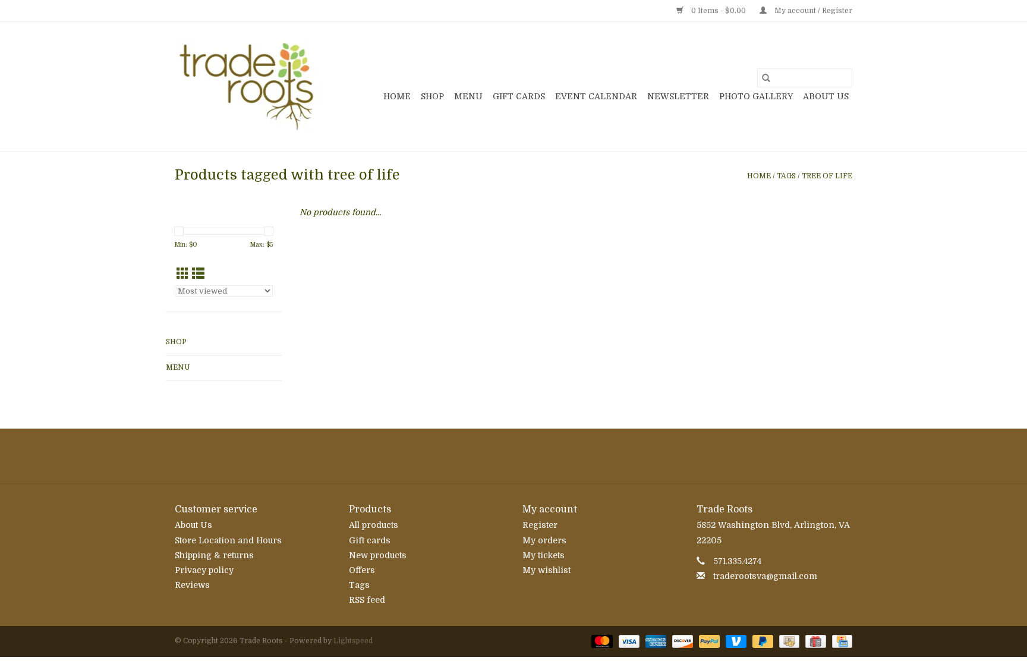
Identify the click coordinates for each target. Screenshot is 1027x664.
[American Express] (654, 641)
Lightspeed (353, 641)
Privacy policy (204, 570)
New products (378, 555)
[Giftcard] (814, 641)
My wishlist (546, 570)
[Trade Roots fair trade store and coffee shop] (247, 87)
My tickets (543, 555)
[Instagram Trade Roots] (513, 455)
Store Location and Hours (228, 540)
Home (397, 96)
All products (373, 525)
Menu (468, 96)
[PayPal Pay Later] (761, 641)
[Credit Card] (840, 641)
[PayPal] (708, 641)
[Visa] (628, 641)
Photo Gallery (756, 96)
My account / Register (812, 11)
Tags (786, 176)
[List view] (198, 274)
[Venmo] (735, 641)
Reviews (192, 585)
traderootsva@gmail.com (765, 576)
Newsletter (678, 96)
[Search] (766, 77)
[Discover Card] (681, 641)
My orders (544, 540)
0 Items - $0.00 (718, 11)
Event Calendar (596, 96)
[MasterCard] (600, 641)
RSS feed (367, 600)
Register (539, 525)
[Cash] (788, 641)
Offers (362, 570)
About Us (826, 96)
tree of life (827, 176)
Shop (432, 96)
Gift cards (519, 96)
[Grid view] (183, 274)
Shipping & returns (214, 555)
